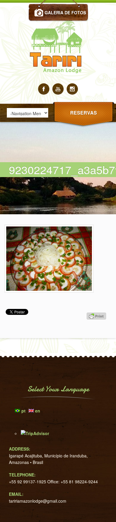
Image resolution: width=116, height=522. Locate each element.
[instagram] (72, 89)
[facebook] (43, 89)
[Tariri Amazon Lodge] (58, 82)
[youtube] (58, 89)
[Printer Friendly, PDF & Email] (97, 327)
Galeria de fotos (65, 12)
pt (23, 411)
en (37, 411)
